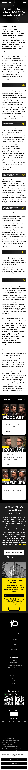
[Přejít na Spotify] (25, 721)
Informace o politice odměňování (9, 736)
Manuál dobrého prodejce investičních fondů (11, 748)
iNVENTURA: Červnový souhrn (13, 490)
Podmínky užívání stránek (7, 731)
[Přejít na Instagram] (14, 721)
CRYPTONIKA (14, 652)
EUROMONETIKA (14, 647)
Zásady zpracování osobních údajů (9, 750)
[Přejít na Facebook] (9, 721)
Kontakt (14, 683)
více (14, 755)
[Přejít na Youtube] (19, 721)
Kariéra (14, 681)
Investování (14, 660)
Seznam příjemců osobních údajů (9, 742)
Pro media (14, 686)
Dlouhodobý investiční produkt (14, 665)
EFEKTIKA (14, 642)
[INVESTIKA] (7, 2)
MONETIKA (14, 639)
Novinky (14, 678)
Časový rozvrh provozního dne (8, 738)
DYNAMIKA (14, 644)
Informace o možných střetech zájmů (10, 746)
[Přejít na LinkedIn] (3, 721)
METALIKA (14, 649)
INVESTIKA (14, 637)
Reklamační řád (20, 736)
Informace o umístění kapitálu (8, 744)
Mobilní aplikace (14, 662)
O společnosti (14, 675)
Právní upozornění (18, 731)
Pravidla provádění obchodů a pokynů (10, 740)
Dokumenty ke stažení (14, 667)
